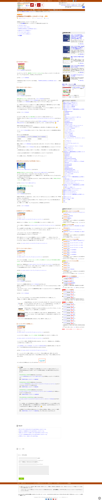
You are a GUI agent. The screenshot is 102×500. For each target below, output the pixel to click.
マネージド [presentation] (74, 85)
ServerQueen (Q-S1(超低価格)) (69, 282)
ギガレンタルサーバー (69, 132)
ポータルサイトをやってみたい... (24, 26)
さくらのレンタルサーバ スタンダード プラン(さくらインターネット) (43, 383)
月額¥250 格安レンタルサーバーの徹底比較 (30, 379)
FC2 (65, 115)
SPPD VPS (67, 162)
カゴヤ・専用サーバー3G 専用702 (69, 254)
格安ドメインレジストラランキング (70, 192)
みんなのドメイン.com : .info (68, 311)
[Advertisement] (39, 49)
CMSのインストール (67, 196)
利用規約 (59, 0)
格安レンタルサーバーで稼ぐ (68, 198)
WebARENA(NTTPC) (69, 122)
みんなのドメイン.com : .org (68, 319)
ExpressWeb (67, 114)
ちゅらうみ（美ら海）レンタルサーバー (72, 126)
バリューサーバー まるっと (68, 280)
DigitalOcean (67, 155)
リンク (55, 0)
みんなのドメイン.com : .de (68, 293)
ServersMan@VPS (68, 165)
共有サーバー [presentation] (65, 85)
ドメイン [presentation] (79, 85)
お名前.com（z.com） (69, 124)
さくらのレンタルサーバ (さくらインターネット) (74, 125)
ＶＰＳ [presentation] (70, 85)
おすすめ (47, 18)
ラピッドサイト (67, 175)
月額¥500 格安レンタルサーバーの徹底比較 (30, 386)
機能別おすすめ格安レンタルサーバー (25, 18)
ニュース (65, 202)
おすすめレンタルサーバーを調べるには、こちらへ (71, 5)
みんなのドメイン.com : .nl (68, 296)
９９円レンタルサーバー (69, 148)
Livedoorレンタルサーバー (70, 118)
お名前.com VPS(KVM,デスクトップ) (71, 171)
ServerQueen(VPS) (68, 164)
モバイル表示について (67, 0)
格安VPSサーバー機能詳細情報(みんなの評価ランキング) (74, 151)
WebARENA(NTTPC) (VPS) (70, 169)
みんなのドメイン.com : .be (68, 291)
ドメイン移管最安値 (69, 302)
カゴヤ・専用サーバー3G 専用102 (69, 249)
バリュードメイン (66, 266)
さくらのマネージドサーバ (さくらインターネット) (74, 180)
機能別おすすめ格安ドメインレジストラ (70, 190)
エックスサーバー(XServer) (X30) (39, 345)
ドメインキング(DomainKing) (70, 136)
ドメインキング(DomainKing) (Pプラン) (70, 277)
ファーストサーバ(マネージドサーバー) (72, 183)
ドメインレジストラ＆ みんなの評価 (72, 260)
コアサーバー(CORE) (69, 133)
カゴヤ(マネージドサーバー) (70, 181)
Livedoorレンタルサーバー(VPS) (71, 159)
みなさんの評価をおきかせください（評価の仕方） (43, 0)
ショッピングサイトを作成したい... (25, 33)
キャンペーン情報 (66, 199)
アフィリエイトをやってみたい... (24, 32)
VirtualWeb (67, 166)
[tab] (65, 86)
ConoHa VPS (67, 154)
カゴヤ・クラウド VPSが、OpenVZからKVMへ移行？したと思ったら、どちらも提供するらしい (77, 47)
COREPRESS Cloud (68, 111)
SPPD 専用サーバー (68, 179)
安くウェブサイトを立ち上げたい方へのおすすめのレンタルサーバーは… (33, 429)
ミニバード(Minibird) (21, 70)
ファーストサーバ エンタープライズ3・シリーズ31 (73, 242)
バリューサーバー (68, 141)
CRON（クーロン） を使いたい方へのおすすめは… (29, 436)
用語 (64, 200)
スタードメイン (66, 264)
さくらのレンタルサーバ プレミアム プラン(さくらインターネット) (29, 256)
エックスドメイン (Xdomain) (68, 269)
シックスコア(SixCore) (69, 135)
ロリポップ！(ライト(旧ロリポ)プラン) (24, 169)
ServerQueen (67, 121)
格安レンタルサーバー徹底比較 (69, 106)
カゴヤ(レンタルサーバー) (69, 131)
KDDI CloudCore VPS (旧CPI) (70, 158)
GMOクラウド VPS (68, 157)
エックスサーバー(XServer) (70, 128)
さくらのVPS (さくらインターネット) (72, 172)
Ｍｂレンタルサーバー (69, 150)
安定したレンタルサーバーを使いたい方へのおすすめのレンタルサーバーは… (33, 432)
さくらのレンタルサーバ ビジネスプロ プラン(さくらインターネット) (42, 118)
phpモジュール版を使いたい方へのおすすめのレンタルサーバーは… (32, 431)
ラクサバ (66, 144)
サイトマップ (29, 0)
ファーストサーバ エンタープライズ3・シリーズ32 (73, 245)
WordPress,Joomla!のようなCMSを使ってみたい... (27, 28)
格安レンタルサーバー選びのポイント (70, 102)
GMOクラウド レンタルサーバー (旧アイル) (73, 117)
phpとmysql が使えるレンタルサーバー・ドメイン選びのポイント (55, 497)
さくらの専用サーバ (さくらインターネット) (73, 188)
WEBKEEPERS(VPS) (69, 168)
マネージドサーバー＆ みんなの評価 (72, 239)
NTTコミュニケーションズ (70, 119)
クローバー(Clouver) (21, 95)
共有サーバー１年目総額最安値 (71, 276)
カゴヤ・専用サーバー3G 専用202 (69, 252)
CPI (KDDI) (67, 112)
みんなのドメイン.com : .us (68, 322)
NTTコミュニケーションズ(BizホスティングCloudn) (74, 161)
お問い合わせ (23, 0)
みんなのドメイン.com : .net (68, 317)
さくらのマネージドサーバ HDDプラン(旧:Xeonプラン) (73, 240)
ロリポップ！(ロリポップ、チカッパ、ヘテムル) (74, 146)
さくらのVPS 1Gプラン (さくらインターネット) (72, 229)
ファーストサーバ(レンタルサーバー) (71, 143)
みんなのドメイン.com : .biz (68, 306)
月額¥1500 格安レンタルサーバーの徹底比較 (30, 394)
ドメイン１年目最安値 (70, 289)
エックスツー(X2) (68, 129)
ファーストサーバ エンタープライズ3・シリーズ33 (73, 247)
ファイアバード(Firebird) (33, 100)
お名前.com (65, 262)
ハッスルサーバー (68, 140)
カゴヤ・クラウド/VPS (69, 173)
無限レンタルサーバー (69, 147)
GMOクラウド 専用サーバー (70, 187)
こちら (80, 222)
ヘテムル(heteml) (20, 345)
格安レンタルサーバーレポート (69, 107)
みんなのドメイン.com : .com (68, 308)
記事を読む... (81, 43)
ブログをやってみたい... (22, 25)
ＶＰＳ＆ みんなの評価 (70, 224)
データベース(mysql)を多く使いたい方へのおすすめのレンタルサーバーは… (33, 434)
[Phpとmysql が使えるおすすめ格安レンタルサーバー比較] (75, 0)
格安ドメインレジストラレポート (69, 191)
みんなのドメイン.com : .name (69, 314)
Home (18, 0)
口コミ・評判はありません (38, 18)
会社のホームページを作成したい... (25, 30)
